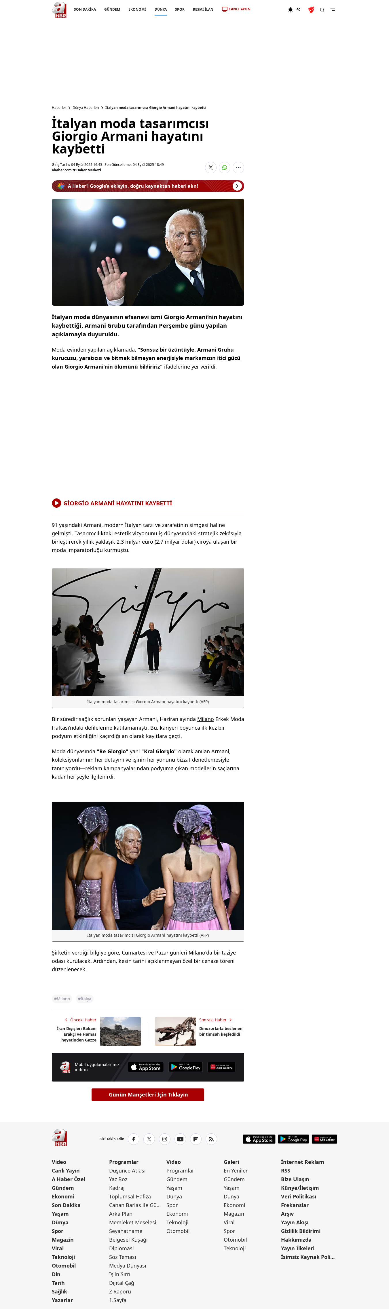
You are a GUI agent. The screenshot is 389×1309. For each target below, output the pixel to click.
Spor (57, 1231)
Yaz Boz (118, 1179)
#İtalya (84, 998)
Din (56, 1274)
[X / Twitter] (149, 1139)
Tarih (58, 1282)
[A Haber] (59, 9)
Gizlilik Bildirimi (300, 1231)
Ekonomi (63, 1196)
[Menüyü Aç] (332, 9)
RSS (285, 1170)
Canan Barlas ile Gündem (137, 1205)
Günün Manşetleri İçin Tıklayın (148, 1094)
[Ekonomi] (269, 10)
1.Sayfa (117, 1300)
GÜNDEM (112, 9)
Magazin (63, 1239)
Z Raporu (120, 1291)
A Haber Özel (68, 1179)
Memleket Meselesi (132, 1222)
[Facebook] (133, 1139)
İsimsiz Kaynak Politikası (309, 1256)
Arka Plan (120, 1213)
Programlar (123, 1161)
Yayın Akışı (294, 1222)
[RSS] (211, 1139)
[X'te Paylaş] (211, 167)
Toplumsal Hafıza (130, 1196)
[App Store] (146, 1067)
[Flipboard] (196, 1139)
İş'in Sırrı (119, 1274)
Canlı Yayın (66, 1170)
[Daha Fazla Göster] (238, 167)
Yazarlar (62, 1300)
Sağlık (59, 1291)
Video (59, 1161)
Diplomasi (121, 1248)
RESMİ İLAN (203, 9)
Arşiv (287, 1213)
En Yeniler (236, 1170)
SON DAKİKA (85, 9)
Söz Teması (122, 1256)
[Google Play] (185, 1067)
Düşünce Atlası (127, 1170)
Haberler (59, 107)
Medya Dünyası (127, 1265)
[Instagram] (164, 1139)
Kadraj (117, 1187)
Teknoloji (63, 1256)
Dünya (60, 1222)
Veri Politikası (298, 1196)
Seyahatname (125, 1231)
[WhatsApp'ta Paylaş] (224, 167)
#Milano (62, 998)
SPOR (179, 9)
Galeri (231, 1161)
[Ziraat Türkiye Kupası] (311, 10)
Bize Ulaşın (295, 1179)
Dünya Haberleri (86, 107)
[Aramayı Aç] (322, 9)
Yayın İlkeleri (297, 1248)
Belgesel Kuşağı (128, 1239)
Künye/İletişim (300, 1187)
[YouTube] (180, 1139)
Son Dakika (66, 1205)
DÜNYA (160, 9)
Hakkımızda (296, 1239)
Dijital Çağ (121, 1282)
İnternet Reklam (302, 1161)
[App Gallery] (221, 1067)
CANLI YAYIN (240, 9)
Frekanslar (295, 1205)
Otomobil (64, 1265)
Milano (205, 719)
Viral (58, 1248)
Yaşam (60, 1213)
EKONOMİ (137, 9)
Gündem (63, 1187)
